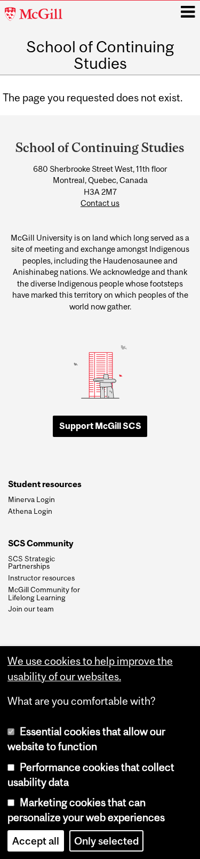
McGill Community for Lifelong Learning (44, 593)
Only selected (106, 841)
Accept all (35, 841)
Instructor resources (41, 578)
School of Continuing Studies (100, 54)
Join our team (31, 609)
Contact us (100, 203)
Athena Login (30, 511)
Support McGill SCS (100, 425)
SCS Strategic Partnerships (31, 562)
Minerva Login (31, 499)
